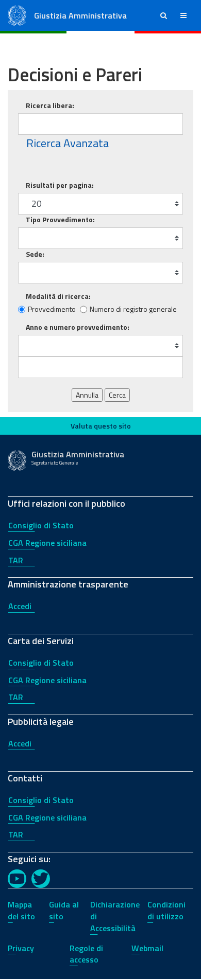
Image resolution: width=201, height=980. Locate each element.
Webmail (147, 948)
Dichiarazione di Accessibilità (115, 916)
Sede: (35, 254)
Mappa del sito (21, 910)
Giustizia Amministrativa (80, 15)
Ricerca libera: (50, 105)
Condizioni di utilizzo (166, 910)
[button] (164, 15)
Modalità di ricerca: (58, 296)
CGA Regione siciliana (47, 543)
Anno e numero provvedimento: (77, 327)
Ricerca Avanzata (67, 143)
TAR (15, 560)
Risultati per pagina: (60, 185)
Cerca (117, 394)
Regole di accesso (86, 954)
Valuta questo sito (101, 425)
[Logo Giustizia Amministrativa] (17, 14)
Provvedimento (52, 309)
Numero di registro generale (133, 309)
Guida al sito (64, 910)
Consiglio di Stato (41, 525)
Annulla (87, 394)
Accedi (19, 606)
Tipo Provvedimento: (60, 220)
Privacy (21, 948)
